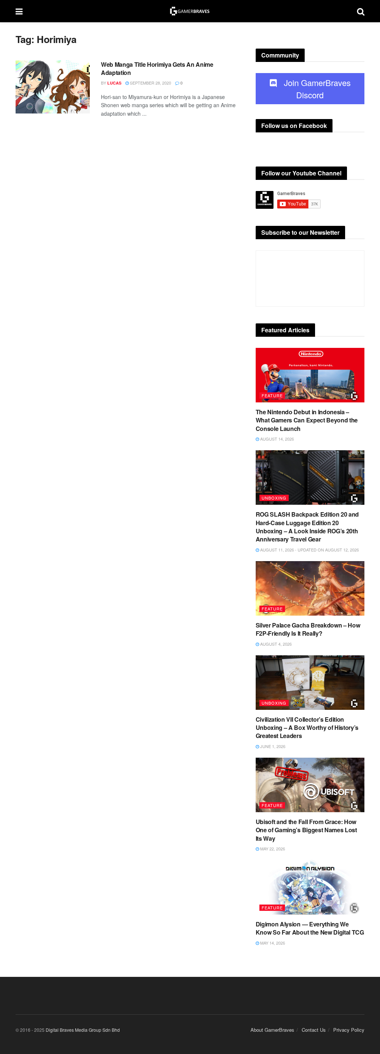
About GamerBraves (272, 1029)
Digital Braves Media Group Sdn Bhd (83, 1030)
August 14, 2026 (276, 439)
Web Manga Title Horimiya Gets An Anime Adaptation (157, 68)
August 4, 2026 (275, 644)
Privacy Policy (348, 1029)
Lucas (114, 83)
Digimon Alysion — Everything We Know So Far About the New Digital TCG (310, 928)
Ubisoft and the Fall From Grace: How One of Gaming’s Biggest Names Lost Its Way (306, 830)
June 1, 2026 (272, 746)
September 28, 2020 (150, 83)
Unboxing (274, 498)
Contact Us (314, 1029)
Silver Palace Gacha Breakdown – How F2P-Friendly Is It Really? (308, 629)
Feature (272, 395)
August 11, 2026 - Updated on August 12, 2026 (309, 550)
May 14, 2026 (272, 943)
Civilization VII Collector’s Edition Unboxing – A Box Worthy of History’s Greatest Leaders (307, 727)
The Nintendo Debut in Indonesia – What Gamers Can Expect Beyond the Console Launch (307, 420)
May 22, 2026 (272, 849)
